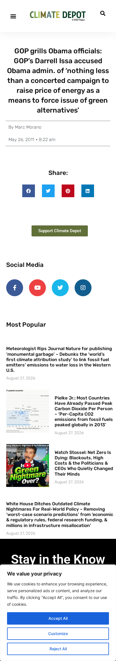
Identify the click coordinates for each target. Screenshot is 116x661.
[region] (58, 613)
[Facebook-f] (14, 287)
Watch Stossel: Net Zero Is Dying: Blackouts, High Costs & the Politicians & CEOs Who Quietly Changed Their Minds (84, 463)
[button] (13, 16)
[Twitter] (60, 287)
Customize (58, 633)
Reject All (58, 648)
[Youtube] (37, 287)
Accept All (58, 618)
